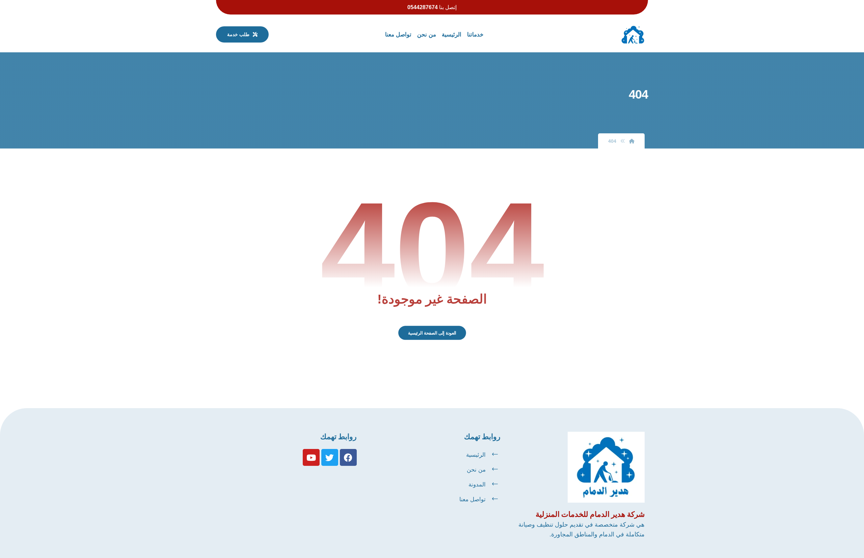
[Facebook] (348, 457)
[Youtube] (311, 457)
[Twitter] (329, 457)
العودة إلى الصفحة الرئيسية (432, 332)
